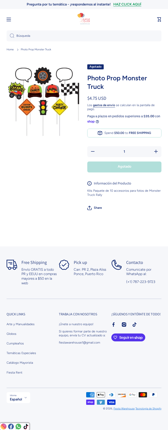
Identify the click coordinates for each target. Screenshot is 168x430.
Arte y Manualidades (21, 324)
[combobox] (84, 35)
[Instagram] (3, 426)
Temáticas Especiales (21, 353)
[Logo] (84, 19)
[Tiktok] (25, 426)
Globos (11, 334)
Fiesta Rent (14, 372)
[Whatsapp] (18, 426)
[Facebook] (10, 426)
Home (10, 49)
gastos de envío (104, 105)
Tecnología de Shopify (148, 408)
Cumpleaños (15, 343)
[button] (159, 19)
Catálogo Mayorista (20, 363)
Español (16, 399)
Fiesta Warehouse (124, 408)
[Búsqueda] (10, 35)
